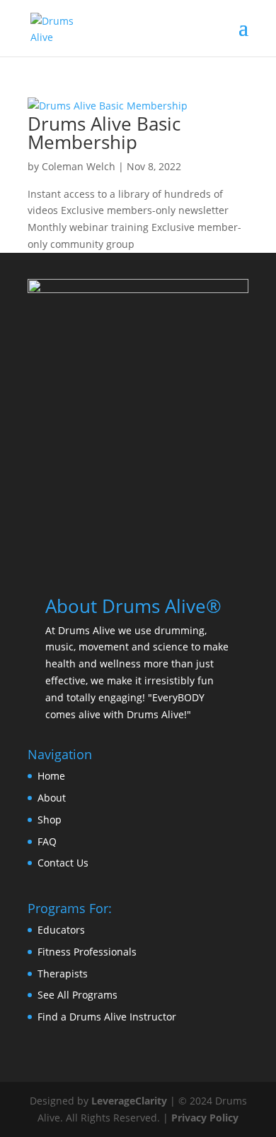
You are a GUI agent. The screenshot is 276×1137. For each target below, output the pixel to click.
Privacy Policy (204, 1117)
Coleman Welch (78, 166)
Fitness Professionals (87, 951)
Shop (50, 819)
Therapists (63, 973)
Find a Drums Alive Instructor (107, 1016)
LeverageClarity (129, 1100)
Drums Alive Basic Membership (104, 133)
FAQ (47, 841)
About (52, 797)
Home (51, 775)
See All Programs (77, 994)
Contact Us (63, 862)
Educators (61, 929)
